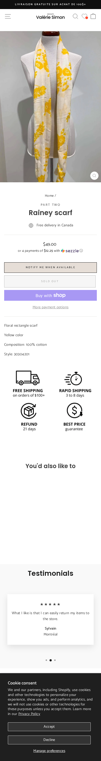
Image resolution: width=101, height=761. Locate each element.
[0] (84, 16)
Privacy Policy (29, 714)
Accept (49, 727)
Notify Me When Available (50, 267)
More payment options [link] (51, 307)
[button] (50, 251)
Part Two (51, 205)
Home (49, 196)
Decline (49, 740)
